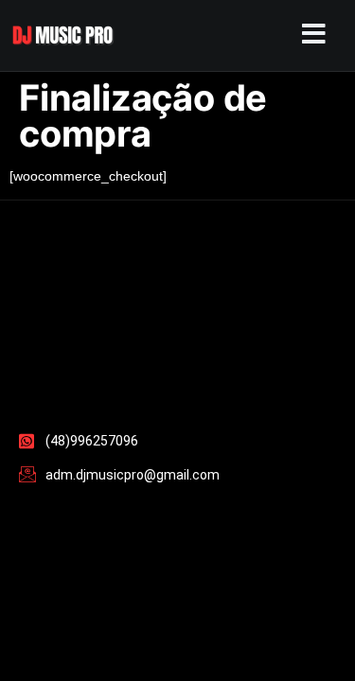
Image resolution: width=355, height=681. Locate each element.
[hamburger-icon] (309, 35)
